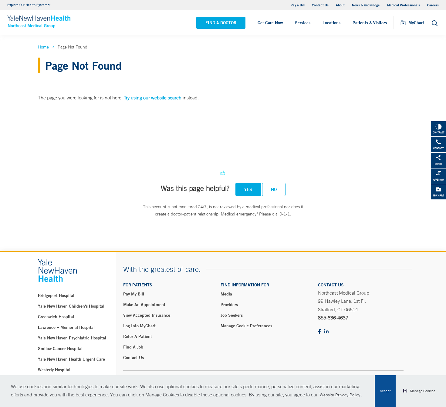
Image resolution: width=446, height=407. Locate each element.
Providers (229, 304)
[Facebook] (319, 332)
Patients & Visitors (370, 22)
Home (43, 47)
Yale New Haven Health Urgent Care (71, 359)
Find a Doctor (220, 22)
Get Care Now (270, 22)
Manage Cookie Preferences (246, 326)
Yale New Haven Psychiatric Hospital (72, 338)
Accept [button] (385, 391)
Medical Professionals (403, 5)
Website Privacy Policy (340, 395)
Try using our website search (152, 98)
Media (226, 294)
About (340, 5)
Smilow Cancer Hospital (60, 348)
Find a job (133, 347)
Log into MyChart (139, 326)
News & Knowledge (366, 5)
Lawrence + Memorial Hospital (66, 327)
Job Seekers (232, 315)
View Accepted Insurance (146, 315)
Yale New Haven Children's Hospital (71, 306)
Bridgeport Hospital (56, 295)
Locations (331, 22)
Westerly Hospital (54, 369)
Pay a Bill (298, 5)
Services (302, 22)
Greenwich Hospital (56, 316)
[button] (419, 391)
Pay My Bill (133, 294)
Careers (433, 5)
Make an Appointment (144, 304)
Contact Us (320, 5)
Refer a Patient (137, 336)
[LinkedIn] (326, 332)
